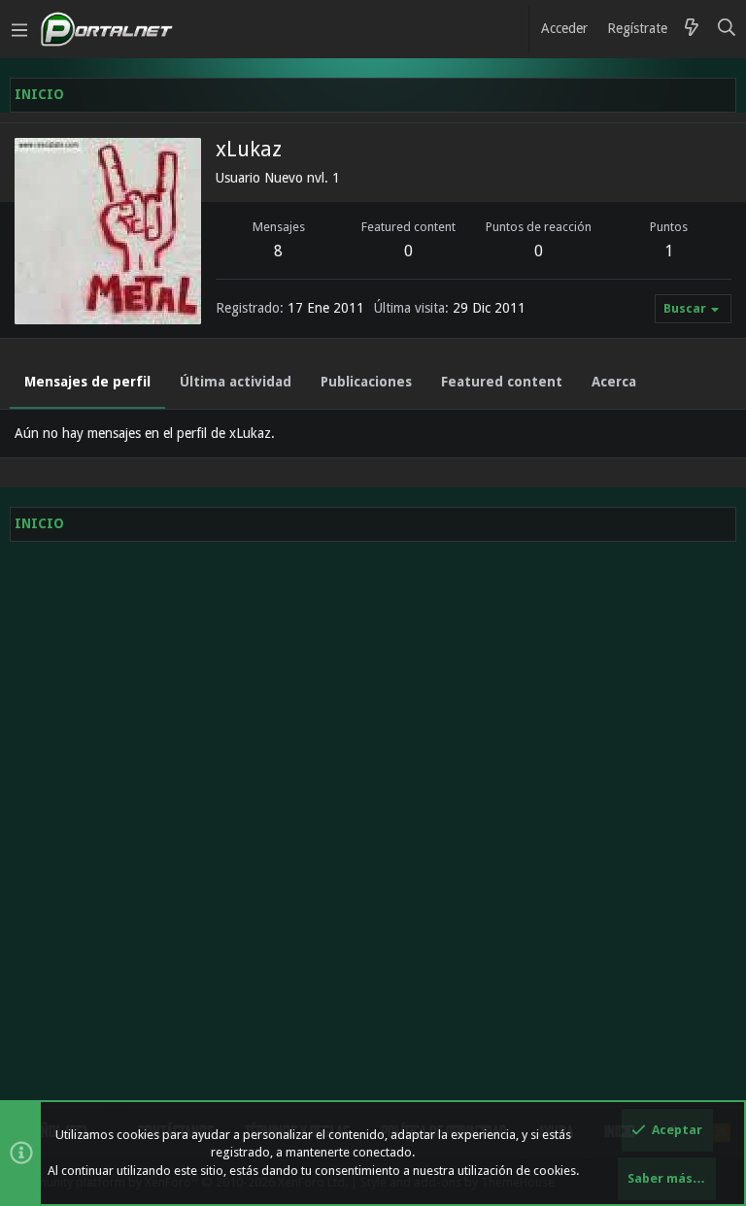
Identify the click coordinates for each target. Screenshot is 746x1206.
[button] (19, 29)
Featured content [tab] (501, 381)
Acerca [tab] (614, 381)
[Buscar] (727, 29)
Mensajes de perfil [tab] (87, 381)
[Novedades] (691, 29)
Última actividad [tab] (235, 381)
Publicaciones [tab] (366, 381)
